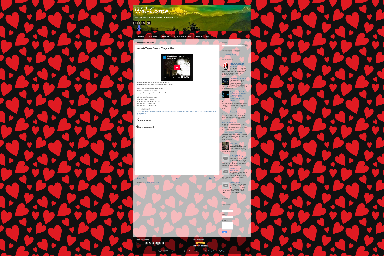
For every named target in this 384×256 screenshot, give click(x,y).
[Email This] (142, 109)
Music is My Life (231, 54)
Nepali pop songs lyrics (169, 111)
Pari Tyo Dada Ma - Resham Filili (236, 169)
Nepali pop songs (155, 111)
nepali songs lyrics (183, 111)
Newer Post (141, 178)
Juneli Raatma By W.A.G (238, 78)
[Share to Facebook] (147, 109)
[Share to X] (145, 109)
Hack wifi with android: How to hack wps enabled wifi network (238, 64)
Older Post (213, 178)
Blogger (223, 251)
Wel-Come (150, 11)
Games (165, 36)
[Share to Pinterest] (149, 109)
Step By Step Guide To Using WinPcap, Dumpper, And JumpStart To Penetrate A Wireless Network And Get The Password (238, 96)
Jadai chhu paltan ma (229, 122)
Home (141, 36)
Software (153, 36)
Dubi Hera (233, 143)
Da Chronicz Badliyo (236, 182)
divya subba (145, 111)
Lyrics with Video (182, 36)
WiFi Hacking (202, 36)
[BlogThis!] (143, 109)
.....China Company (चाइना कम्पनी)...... (233, 133)
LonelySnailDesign (207, 251)
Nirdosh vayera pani (196, 111)
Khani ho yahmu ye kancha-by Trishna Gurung (238, 156)
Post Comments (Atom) (152, 182)
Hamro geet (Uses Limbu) (230, 112)
